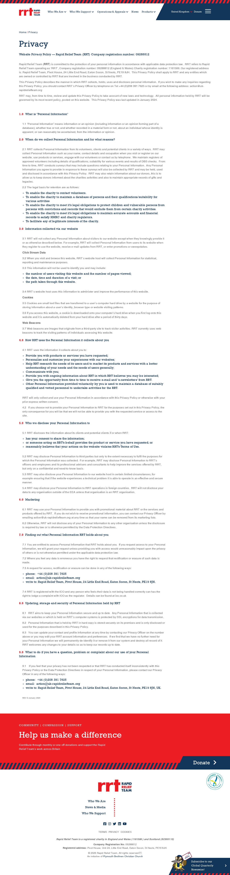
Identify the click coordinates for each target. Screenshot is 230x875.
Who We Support (80, 11)
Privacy (114, 832)
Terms (102, 832)
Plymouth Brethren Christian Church (123, 856)
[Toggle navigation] (208, 11)
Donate (198, 11)
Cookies (126, 832)
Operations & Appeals (111, 11)
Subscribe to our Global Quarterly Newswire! (202, 865)
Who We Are (55, 11)
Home (22, 32)
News (135, 11)
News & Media (95, 807)
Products (147, 11)
